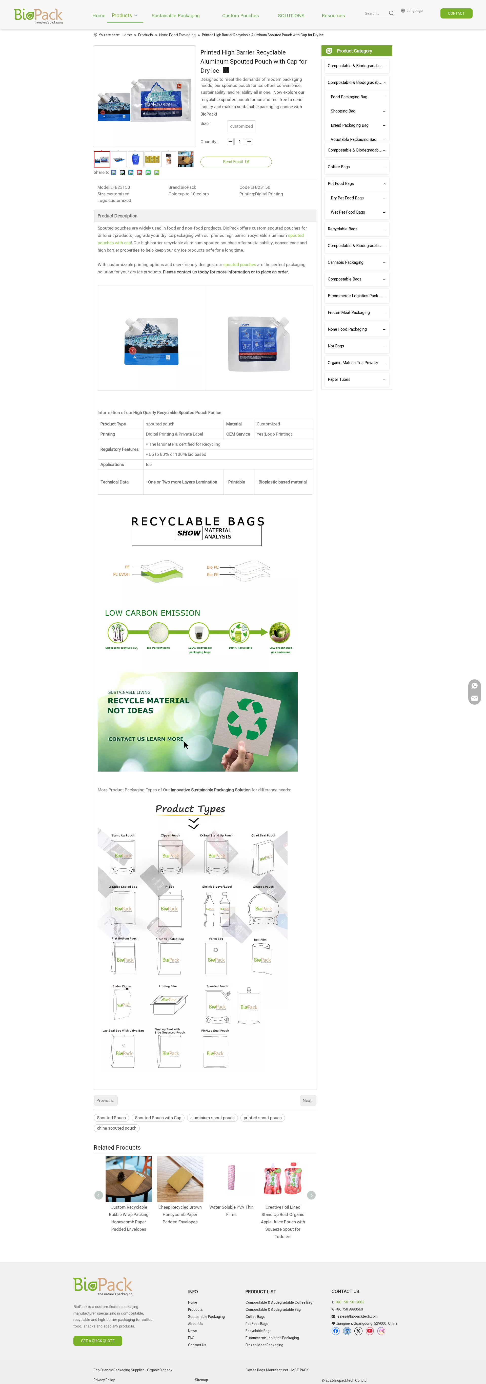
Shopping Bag (343, 111)
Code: (245, 187)
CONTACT (456, 13)
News (192, 1331)
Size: (102, 193)
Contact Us (197, 1345)
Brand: (175, 187)
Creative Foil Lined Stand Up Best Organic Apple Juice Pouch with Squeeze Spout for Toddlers (282, 1222)
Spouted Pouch (111, 1117)
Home (192, 1302)
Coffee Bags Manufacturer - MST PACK (277, 1370)
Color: (174, 193)
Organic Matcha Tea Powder (353, 362)
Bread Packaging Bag (350, 125)
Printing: (247, 193)
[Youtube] (370, 1331)
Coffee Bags (339, 166)
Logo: (102, 200)
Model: (103, 187)
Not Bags (336, 346)
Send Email (233, 161)
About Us (195, 1324)
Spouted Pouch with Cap (158, 1117)
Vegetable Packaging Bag (353, 139)
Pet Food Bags (341, 183)
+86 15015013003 (349, 1302)
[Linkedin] (347, 1331)
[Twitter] (358, 1331)
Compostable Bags (344, 279)
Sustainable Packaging (206, 1317)
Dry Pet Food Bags (347, 198)
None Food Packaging (347, 329)
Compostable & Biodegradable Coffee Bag (358, 65)
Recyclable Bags (342, 229)
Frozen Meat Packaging (349, 312)
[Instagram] (381, 1331)
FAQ (191, 1338)
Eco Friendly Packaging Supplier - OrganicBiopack (133, 1370)
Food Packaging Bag (349, 97)
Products (195, 1309)
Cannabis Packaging (345, 262)
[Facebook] (336, 1331)
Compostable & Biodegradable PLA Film (358, 150)
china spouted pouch (116, 1128)
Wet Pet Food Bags (348, 212)
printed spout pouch (263, 1117)
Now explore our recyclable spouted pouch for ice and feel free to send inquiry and (252, 99)
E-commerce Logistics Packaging (358, 295)
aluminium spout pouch (212, 1117)
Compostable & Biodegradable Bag (358, 82)
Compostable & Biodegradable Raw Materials (358, 245)
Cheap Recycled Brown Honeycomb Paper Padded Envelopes (179, 1214)
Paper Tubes (339, 379)
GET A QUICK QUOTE (98, 1341)
